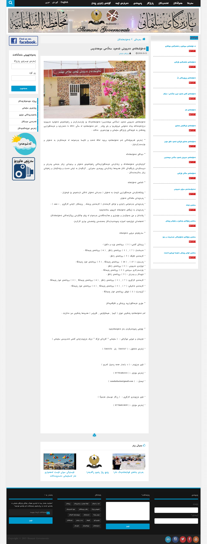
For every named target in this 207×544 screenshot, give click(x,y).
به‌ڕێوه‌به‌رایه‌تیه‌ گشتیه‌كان (74, 515)
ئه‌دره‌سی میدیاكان (29, 121)
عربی (47, 2)
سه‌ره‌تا (190, 3)
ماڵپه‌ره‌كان (77, 526)
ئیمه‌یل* (194, 515)
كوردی (55, 2)
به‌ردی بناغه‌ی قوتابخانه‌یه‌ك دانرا (129, 472)
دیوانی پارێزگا (96, 515)
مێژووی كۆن (96, 520)
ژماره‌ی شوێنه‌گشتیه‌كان (27, 128)
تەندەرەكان (163, 3)
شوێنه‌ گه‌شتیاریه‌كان (71, 509)
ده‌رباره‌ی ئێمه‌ (122, 3)
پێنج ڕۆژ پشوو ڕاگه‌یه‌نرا (98, 472)
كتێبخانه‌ (88, 520)
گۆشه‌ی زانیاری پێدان (101, 3)
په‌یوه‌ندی (137, 3)
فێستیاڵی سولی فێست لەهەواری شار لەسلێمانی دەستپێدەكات (60, 474)
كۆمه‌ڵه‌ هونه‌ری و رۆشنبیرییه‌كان (81, 504)
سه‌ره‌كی (137, 39)
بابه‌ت (195, 504)
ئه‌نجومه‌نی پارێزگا (95, 509)
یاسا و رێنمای (79, 520)
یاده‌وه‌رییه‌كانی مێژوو (27, 114)
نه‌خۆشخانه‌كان (123, 39)
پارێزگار (150, 3)
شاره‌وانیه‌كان (86, 515)
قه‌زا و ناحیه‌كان (95, 504)
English (64, 2)
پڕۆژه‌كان (68, 504)
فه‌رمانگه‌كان (69, 520)
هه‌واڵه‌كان (177, 3)
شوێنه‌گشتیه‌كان (86, 526)
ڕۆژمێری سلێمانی (29, 108)
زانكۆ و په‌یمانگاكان (83, 509)
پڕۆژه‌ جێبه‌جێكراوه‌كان (27, 101)
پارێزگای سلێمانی (124, 53)
